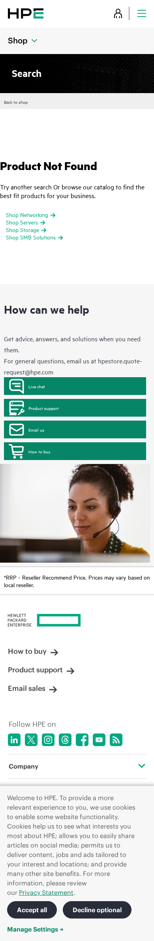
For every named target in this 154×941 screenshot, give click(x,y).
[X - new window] (31, 739)
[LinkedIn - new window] (14, 739)
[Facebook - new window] (82, 739)
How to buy (39, 451)
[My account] (118, 13)
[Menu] (141, 13)
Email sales (26, 688)
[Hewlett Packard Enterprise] (25, 13)
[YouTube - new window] (99, 739)
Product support (43, 408)
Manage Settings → (35, 929)
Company (23, 766)
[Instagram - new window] (48, 739)
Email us (36, 430)
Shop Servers (22, 222)
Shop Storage (22, 229)
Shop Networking (27, 214)
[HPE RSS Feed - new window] (116, 739)
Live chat (36, 386)
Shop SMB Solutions (31, 237)
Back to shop (16, 102)
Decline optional (97, 910)
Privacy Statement (46, 892)
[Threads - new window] (65, 739)
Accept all (32, 910)
